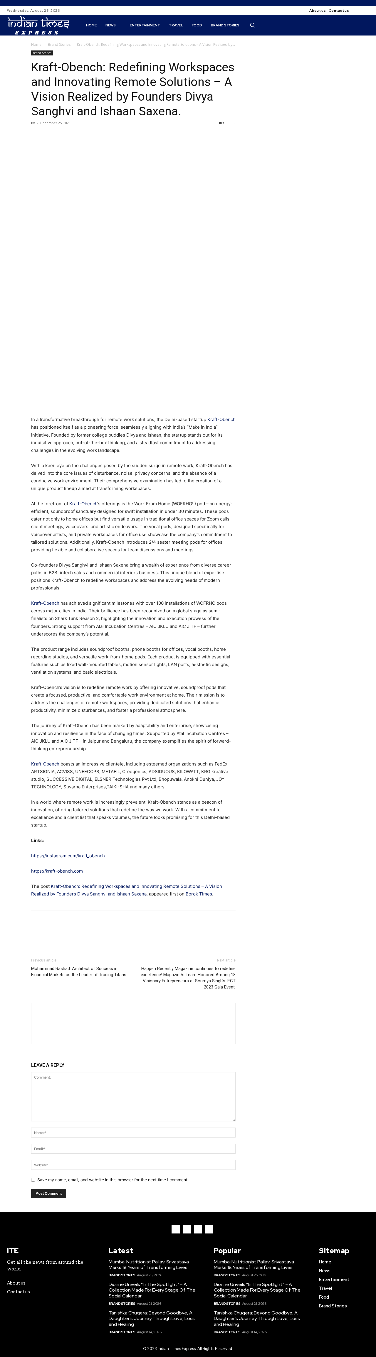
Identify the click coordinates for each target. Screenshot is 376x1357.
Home (36, 44)
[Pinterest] (64, 136)
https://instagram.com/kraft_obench (68, 856)
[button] (252, 25)
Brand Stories (59, 44)
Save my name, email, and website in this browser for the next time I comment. (113, 1179)
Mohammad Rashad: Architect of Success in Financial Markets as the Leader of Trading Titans (78, 971)
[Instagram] (365, 10)
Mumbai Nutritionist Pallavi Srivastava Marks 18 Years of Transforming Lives (149, 1264)
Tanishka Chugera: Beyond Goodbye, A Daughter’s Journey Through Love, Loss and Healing (152, 1318)
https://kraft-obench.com (57, 871)
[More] (91, 136)
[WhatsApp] (77, 136)
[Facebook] (358, 10)
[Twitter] (50, 136)
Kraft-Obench (221, 419)
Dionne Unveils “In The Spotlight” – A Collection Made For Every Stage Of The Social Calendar (152, 1290)
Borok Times (199, 894)
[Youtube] (209, 1229)
